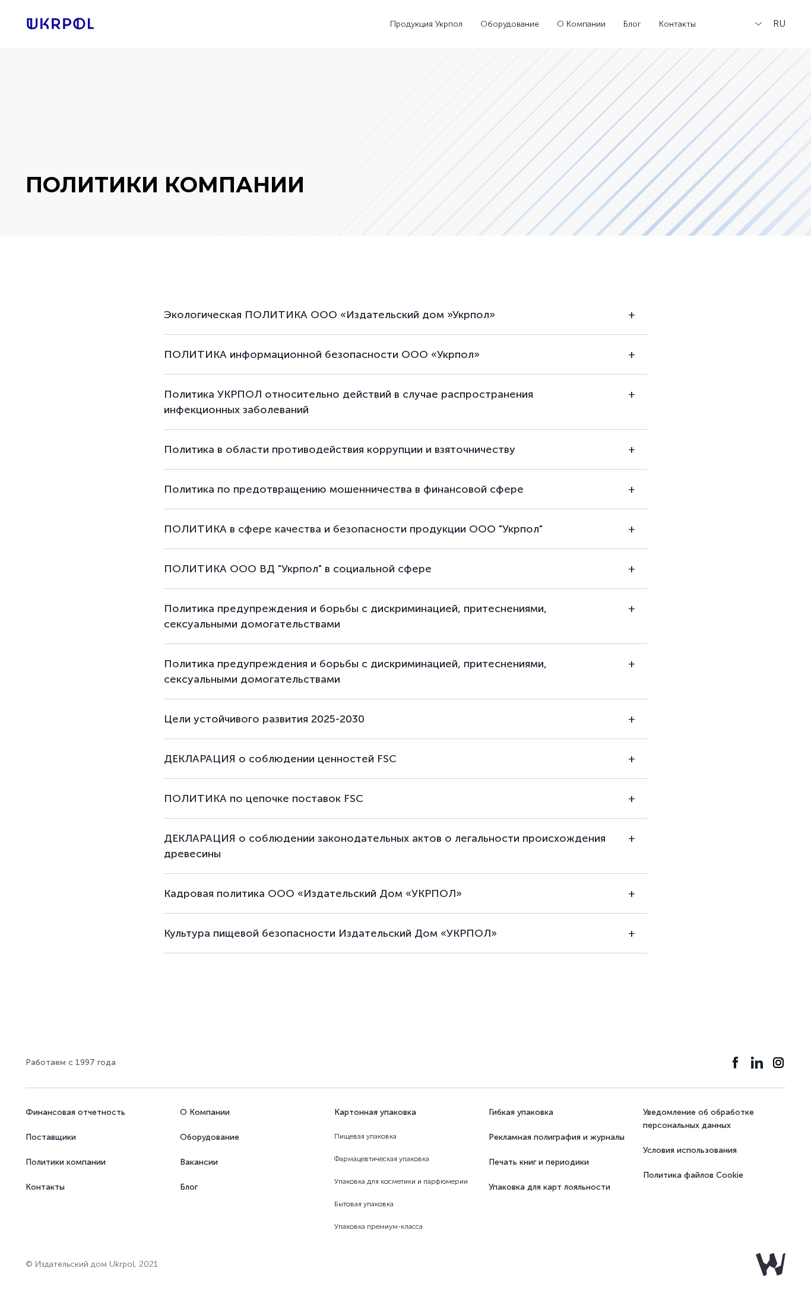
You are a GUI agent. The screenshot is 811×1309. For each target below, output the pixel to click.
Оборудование (509, 24)
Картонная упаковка (375, 1112)
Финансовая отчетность (75, 1112)
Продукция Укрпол (426, 24)
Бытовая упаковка (364, 1204)
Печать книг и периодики (539, 1162)
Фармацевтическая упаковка (381, 1159)
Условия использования (690, 1150)
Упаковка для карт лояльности (549, 1187)
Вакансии (199, 1162)
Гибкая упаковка (521, 1112)
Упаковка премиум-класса (378, 1226)
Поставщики (51, 1137)
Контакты (677, 24)
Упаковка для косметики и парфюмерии (401, 1181)
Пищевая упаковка (365, 1136)
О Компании (581, 24)
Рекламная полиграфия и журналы (557, 1137)
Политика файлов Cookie (693, 1175)
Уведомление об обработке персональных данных (698, 1118)
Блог (632, 24)
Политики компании (66, 1162)
